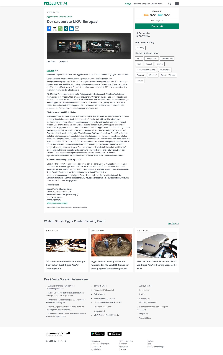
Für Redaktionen (126, 341)
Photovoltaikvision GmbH (104, 298)
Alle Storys (156, 21)
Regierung (143, 314)
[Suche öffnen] (169, 3)
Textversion (123, 347)
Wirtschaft (153, 75)
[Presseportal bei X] (61, 341)
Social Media (96, 349)
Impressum (95, 341)
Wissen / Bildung (168, 75)
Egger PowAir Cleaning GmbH (59, 17)
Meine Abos (157, 4)
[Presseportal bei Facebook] (58, 341)
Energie (160, 64)
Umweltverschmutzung (146, 70)
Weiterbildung (145, 318)
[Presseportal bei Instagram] (64, 341)
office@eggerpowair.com (57, 203)
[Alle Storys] (157, 16)
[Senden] (77, 28)
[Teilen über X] (54, 28)
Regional (146, 4)
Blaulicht (137, 4)
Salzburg (50, 70)
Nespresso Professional (104, 290)
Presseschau (144, 298)
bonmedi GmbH (100, 286)
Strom (139, 58)
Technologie (165, 70)
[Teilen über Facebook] (49, 28)
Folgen (155, 26)
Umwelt (140, 81)
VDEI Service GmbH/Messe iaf (106, 315)
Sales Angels (99, 294)
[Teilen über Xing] (66, 28)
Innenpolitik (144, 290)
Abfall (139, 64)
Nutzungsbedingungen (100, 344)
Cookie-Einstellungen (156, 347)
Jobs (149, 344)
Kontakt (150, 341)
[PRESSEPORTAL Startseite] (55, 3)
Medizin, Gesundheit (147, 303)
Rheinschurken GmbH (103, 307)
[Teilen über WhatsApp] (60, 28)
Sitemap (122, 349)
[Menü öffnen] (177, 3)
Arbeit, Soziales (145, 286)
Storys (128, 4)
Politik (141, 294)
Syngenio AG (99, 311)
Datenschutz (96, 347)
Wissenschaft (167, 58)
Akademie (123, 344)
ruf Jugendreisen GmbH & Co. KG (108, 303)
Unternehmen (151, 58)
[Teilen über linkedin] (71, 28)
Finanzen (140, 75)
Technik (149, 64)
